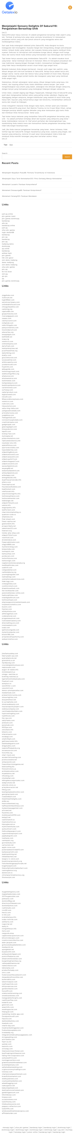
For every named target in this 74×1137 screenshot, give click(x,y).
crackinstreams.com (10, 422)
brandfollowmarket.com (11, 1076)
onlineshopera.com (9, 344)
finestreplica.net (8, 484)
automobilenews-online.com (13, 593)
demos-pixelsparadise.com (12, 690)
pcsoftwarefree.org (9, 351)
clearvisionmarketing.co (11, 512)
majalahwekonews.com (11, 894)
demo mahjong (8, 262)
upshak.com (6, 1044)
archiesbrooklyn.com (10, 771)
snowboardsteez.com (10, 996)
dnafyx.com (6, 355)
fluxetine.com (7, 813)
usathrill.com (7, 567)
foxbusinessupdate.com (11, 1030)
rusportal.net (7, 924)
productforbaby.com (10, 970)
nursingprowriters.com (11, 1060)
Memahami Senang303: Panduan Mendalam (19, 196)
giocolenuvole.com (9, 358)
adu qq (5, 223)
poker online (33, 1132)
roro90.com (6, 910)
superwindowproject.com (12, 833)
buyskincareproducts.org (12, 861)
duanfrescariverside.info (11, 480)
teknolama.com (8, 968)
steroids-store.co (9, 785)
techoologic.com (8, 561)
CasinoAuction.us (9, 822)
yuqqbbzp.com (8, 415)
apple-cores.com (8, 847)
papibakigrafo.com (9, 836)
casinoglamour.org (9, 870)
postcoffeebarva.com (10, 956)
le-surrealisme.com (9, 702)
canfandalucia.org (9, 572)
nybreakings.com (9, 577)
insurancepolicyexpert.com (13, 707)
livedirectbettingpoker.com (13, 1028)
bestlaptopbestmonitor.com (13, 792)
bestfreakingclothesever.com (13, 1053)
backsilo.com (7, 1046)
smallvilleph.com (8, 739)
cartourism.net (8, 845)
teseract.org (7, 531)
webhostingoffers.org (10, 374)
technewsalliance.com (10, 496)
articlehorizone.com (10, 413)
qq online (5, 248)
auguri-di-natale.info (10, 670)
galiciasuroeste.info (10, 741)
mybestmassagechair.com (12, 808)
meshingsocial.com (9, 1009)
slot (11, 145)
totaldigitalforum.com (10, 597)
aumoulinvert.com (9, 829)
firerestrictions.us (9, 769)
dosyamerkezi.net (9, 700)
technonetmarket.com (10, 498)
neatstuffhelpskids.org (11, 748)
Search (4, 153)
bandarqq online (8, 225)
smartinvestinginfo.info (11, 494)
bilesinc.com (7, 732)
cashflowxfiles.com (9, 1000)
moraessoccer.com (9, 750)
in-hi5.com (6, 915)
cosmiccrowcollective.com (12, 940)
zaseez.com (6, 318)
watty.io (5, 926)
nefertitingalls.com (9, 325)
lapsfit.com (6, 431)
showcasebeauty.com (10, 704)
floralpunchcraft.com (10, 1016)
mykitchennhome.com (10, 827)
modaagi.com (7, 737)
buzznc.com (7, 607)
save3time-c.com (9, 686)
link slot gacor (7, 258)
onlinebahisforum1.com (11, 304)
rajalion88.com (8, 311)
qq (3, 278)
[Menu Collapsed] (70, 7)
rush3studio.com (8, 908)
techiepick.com (8, 551)
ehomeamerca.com (9, 378)
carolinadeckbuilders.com (12, 711)
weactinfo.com (8, 1007)
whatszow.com (8, 376)
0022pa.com (7, 727)
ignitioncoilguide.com (10, 630)
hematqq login (20, 1132)
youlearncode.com (9, 364)
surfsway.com (7, 390)
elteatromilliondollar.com (12, 959)
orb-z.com (6, 972)
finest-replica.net (9, 521)
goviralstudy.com (9, 843)
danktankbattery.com (10, 1021)
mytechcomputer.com (10, 632)
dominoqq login (64, 1127)
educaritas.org (7, 332)
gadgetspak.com (8, 424)
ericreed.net (7, 810)
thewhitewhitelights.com (11, 799)
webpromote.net (8, 783)
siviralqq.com (7, 1049)
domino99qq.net (8, 901)
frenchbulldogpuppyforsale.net (14, 863)
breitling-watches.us (10, 677)
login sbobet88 (8, 232)
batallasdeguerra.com (10, 743)
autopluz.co (6, 683)
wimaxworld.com (8, 762)
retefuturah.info (8, 491)
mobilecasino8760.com (11, 815)
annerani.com (7, 723)
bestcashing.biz (8, 767)
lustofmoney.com (9, 1102)
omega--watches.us (10, 674)
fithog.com (6, 790)
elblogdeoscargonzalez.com (13, 780)
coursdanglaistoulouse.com (13, 665)
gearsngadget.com (9, 427)
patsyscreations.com (10, 328)
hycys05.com (7, 991)
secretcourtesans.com (11, 302)
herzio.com (6, 912)
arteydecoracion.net (10, 787)
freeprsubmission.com (11, 542)
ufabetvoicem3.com (10, 464)
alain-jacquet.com (9, 942)
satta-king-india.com (10, 408)
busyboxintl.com (8, 952)
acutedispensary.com (10, 1065)
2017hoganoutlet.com (10, 896)
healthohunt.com (8, 489)
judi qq (5, 228)
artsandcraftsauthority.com (13, 637)
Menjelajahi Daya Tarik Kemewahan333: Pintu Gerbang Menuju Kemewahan (32, 179)
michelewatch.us (8, 672)
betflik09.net (7, 337)
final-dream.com (8, 519)
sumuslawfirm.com (9, 1058)
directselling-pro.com (10, 623)
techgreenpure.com (9, 383)
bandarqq (6, 221)
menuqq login (8, 1127)
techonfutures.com (9, 558)
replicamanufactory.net (11, 441)
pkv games (6, 255)
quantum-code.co (9, 514)
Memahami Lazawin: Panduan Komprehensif (19, 184)
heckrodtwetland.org (10, 803)
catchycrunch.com (9, 321)
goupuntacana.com (9, 314)
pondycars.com (8, 556)
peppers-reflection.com (11, 1106)
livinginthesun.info (9, 929)
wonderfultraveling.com (11, 757)
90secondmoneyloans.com (12, 399)
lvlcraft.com (7, 397)
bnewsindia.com (8, 549)
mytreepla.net (7, 436)
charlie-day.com (8, 1026)
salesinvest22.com (9, 528)
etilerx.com (6, 482)
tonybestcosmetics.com (11, 604)
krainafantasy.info (9, 917)
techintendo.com (8, 381)
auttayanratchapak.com (11, 954)
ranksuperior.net (8, 1086)
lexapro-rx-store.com (10, 859)
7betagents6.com (9, 418)
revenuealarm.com (9, 625)
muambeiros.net (8, 773)
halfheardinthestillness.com (13, 806)
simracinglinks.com (9, 697)
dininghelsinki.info (9, 478)
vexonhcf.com (7, 688)
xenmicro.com (7, 341)
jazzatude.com (8, 725)
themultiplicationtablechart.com (15, 868)
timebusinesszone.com (11, 1104)
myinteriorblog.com (10, 547)
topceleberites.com (9, 450)
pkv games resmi (9, 216)
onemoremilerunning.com (12, 993)
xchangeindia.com (9, 584)
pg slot (61, 1130)
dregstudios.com (8, 746)
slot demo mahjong (9, 260)
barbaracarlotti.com (10, 852)
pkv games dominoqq (10, 218)
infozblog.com (7, 776)
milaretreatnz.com (9, 734)
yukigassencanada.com (11, 411)
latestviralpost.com (9, 982)
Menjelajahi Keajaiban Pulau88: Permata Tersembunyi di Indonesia (28, 173)
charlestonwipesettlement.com (14, 1074)
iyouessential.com (9, 360)
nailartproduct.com (9, 392)
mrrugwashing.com (9, 1037)
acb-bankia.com (8, 1039)
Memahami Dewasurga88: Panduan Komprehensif (21, 190)
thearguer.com (7, 1012)
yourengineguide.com (10, 574)
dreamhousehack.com (10, 588)
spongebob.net (8, 949)
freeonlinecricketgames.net (13, 764)
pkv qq (5, 237)
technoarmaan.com (9, 600)
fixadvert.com (7, 681)
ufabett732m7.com (9, 535)
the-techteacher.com (10, 591)
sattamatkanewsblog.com (12, 1067)
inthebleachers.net (9, 857)
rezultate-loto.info (9, 443)
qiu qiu (4, 276)
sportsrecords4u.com (10, 448)
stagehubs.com (8, 295)
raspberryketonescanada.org (13, 563)
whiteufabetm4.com (10, 473)
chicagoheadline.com (10, 307)
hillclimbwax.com (9, 1095)
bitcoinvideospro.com (10, 938)
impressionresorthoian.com (13, 1051)
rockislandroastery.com (11, 621)
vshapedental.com (9, 570)
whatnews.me (7, 517)
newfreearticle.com (9, 984)
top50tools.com (8, 716)
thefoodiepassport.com (11, 831)
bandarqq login (36, 1127)
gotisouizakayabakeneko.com (14, 945)
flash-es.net (6, 1042)
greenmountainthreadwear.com (14, 1062)
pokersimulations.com (10, 438)
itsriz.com (6, 931)
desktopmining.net (9, 854)
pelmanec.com (7, 899)
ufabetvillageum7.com (10, 461)
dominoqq (6, 246)
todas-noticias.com (9, 919)
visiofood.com (7, 538)
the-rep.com (7, 718)
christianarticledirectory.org (13, 875)
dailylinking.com (8, 353)
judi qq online (7, 214)
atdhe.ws (5, 801)
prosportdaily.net (9, 526)
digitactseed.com (9, 394)
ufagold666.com (8, 544)
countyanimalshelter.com (12, 1081)
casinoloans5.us (8, 820)
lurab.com (6, 627)
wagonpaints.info (9, 508)
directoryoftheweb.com (11, 903)
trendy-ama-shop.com (11, 533)
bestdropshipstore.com (11, 385)
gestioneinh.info (8, 524)
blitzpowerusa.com (9, 986)
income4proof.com (9, 330)
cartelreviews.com (9, 388)
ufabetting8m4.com (10, 452)
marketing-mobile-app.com (13, 1014)
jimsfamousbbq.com (10, 653)
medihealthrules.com (10, 565)
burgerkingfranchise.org (11, 961)
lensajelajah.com (8, 334)
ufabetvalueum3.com (10, 457)
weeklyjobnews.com (10, 1079)
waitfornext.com (8, 510)
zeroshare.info (7, 730)
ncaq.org (5, 339)
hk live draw (7, 272)
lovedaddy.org (7, 1032)
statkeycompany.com (10, 709)
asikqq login (7, 253)
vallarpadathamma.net (11, 963)
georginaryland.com (10, 794)
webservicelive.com (10, 639)
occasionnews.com (9, 1099)
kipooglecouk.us (8, 824)
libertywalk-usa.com (10, 656)
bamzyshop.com (8, 554)
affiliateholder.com (9, 1113)
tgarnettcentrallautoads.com (13, 679)
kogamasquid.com (9, 866)
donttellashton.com (9, 906)
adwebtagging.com (9, 1083)
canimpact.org (7, 840)
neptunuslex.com (8, 667)
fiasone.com (7, 1019)
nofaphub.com (7, 323)
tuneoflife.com (7, 1109)
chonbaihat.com (8, 778)
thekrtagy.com (7, 581)
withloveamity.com (9, 362)
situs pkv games (8, 230)
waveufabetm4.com (10, 466)
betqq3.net (6, 817)
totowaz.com (7, 1072)
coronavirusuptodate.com (12, 420)
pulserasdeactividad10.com (13, 850)
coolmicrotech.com (9, 586)
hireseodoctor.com (9, 429)
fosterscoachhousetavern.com (14, 975)
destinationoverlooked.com (13, 1090)
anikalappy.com (8, 475)
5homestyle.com (8, 877)
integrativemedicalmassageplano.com (17, 1035)
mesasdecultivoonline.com (12, 977)
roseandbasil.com (9, 797)
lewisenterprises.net (10, 348)
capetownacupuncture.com (13, 936)
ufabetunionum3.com (10, 454)
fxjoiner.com (7, 609)
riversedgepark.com (10, 316)
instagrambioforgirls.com (12, 998)
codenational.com (9, 616)
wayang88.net (7, 468)
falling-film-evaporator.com (13, 1056)
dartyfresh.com (8, 346)
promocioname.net (9, 760)
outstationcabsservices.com (13, 579)
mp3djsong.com (8, 663)
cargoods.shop (8, 933)
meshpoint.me (7, 947)
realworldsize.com (9, 966)
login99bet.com (8, 300)
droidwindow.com (9, 540)
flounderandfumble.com (11, 487)
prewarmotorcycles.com (11, 695)
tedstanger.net (7, 501)
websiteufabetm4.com (11, 471)
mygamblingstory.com (11, 892)
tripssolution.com (9, 406)
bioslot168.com (8, 634)
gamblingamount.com (10, 1092)
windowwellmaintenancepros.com (15, 1111)
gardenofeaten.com (10, 989)
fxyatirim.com (7, 367)
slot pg (5, 274)
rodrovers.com (8, 404)
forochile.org (7, 753)
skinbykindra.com (9, 611)
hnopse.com (7, 1097)
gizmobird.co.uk (8, 660)
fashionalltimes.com (10, 595)
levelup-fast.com (8, 434)
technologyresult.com (10, 371)
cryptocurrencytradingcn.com (14, 1069)
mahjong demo (8, 244)
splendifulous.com (9, 445)
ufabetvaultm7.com (9, 459)
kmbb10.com (7, 1002)
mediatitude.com (8, 693)
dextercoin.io (7, 873)
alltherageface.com (9, 614)
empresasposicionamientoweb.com (16, 602)
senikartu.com (7, 922)
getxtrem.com (7, 1005)
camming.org (7, 309)
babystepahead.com (10, 1088)
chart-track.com (8, 755)
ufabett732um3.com (10, 503)
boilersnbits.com (8, 979)
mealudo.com (7, 1023)
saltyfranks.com (8, 720)
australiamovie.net (9, 658)
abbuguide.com (8, 369)
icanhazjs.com (7, 838)
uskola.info (6, 505)
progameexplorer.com (10, 618)
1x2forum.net (7, 298)
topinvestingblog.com (10, 713)
